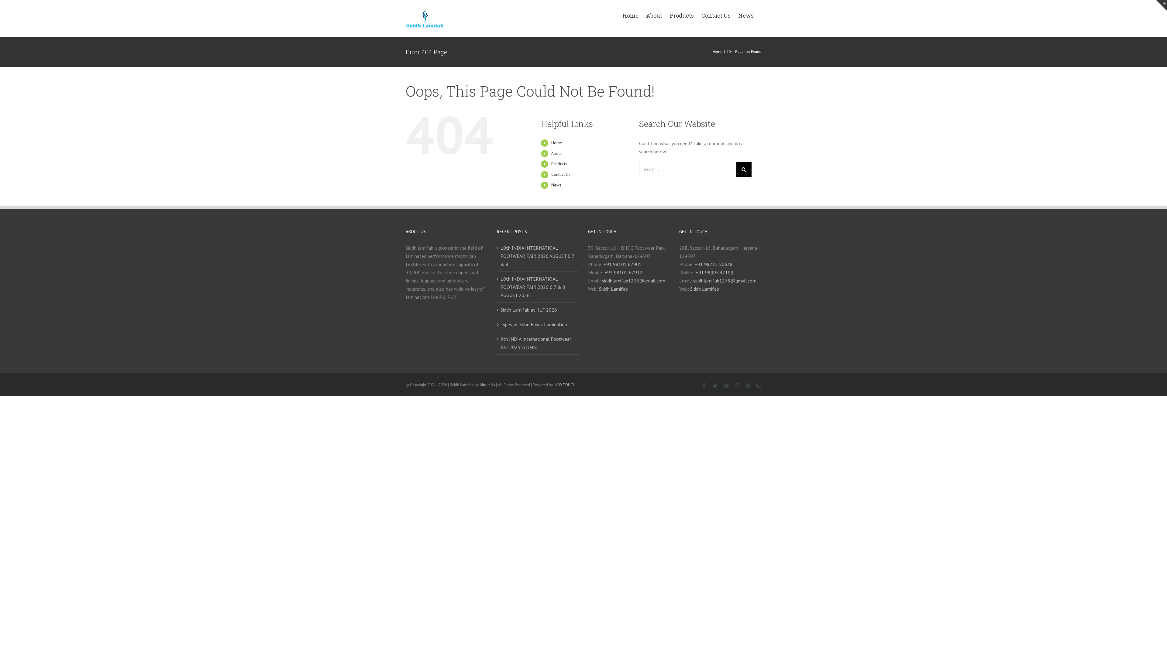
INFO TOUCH (564, 385)
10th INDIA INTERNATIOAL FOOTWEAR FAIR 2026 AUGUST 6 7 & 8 (537, 256)
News (556, 185)
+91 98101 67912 (623, 272)
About (556, 153)
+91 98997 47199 (714, 272)
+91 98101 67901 (623, 264)
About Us (487, 385)
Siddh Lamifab (613, 289)
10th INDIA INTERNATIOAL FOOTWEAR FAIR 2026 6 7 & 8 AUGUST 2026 (533, 287)
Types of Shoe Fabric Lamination (534, 324)
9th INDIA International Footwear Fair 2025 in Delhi (536, 343)
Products (559, 163)
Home (556, 142)
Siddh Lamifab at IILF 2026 (529, 310)
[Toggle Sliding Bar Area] (1161, 5)
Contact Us (560, 174)
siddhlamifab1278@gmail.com (633, 281)
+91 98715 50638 (714, 264)
